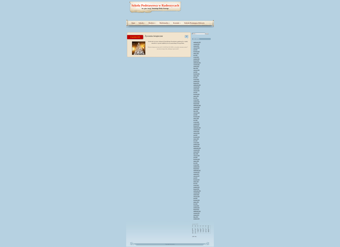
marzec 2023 (196, 53)
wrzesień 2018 (196, 150)
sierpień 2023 (196, 46)
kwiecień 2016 (196, 200)
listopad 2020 (196, 103)
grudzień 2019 (196, 124)
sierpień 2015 (196, 215)
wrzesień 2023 (196, 44)
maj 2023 (195, 49)
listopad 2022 (196, 60)
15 (208, 229)
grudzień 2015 (196, 207)
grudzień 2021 (196, 81)
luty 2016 (195, 204)
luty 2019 (195, 140)
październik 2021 (197, 85)
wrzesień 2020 (196, 107)
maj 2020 (195, 114)
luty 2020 (195, 120)
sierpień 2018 (196, 152)
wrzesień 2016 (196, 192)
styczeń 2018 (196, 165)
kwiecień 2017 (196, 179)
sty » (196, 236)
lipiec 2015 (195, 217)
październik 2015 (197, 211)
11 (198, 229)
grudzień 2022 (196, 59)
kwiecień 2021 (196, 94)
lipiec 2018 (195, 153)
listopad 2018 (196, 146)
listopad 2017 (196, 168)
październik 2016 (197, 191)
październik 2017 (197, 170)
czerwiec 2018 (196, 155)
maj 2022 (195, 72)
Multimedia (164, 23)
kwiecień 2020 (196, 116)
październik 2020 (197, 105)
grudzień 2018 (196, 144)
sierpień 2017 (196, 174)
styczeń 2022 (196, 79)
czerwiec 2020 (196, 113)
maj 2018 (195, 157)
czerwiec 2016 (196, 196)
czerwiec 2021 (196, 90)
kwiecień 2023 (196, 51)
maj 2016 (195, 198)
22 (208, 230)
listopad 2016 (196, 189)
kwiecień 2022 (196, 73)
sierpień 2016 (196, 194)
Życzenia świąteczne (154, 36)
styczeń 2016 (196, 205)
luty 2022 (195, 77)
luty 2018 (195, 163)
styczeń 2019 (196, 142)
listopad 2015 (196, 209)
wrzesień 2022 (196, 64)
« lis (193, 236)
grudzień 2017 (196, 166)
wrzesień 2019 (196, 129)
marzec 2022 (196, 75)
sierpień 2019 (196, 131)
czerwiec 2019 (196, 133)
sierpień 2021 (196, 88)
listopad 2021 (196, 83)
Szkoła (141, 23)
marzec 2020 (196, 118)
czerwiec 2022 (196, 70)
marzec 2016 (196, 202)
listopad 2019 (196, 126)
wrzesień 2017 (196, 172)
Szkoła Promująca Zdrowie (194, 23)
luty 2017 (195, 183)
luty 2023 (195, 55)
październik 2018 (197, 148)
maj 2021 (195, 92)
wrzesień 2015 (196, 213)
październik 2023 (197, 42)
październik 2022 (197, 62)
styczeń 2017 (196, 185)
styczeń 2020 (196, 122)
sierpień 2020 (196, 109)
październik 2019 (197, 127)
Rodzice (152, 23)
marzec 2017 (196, 181)
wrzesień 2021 (196, 86)
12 (200, 229)
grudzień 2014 (196, 218)
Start (133, 23)
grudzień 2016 (196, 187)
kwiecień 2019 (196, 137)
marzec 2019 (196, 139)
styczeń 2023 (196, 57)
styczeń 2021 (196, 99)
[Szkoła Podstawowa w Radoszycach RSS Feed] (204, 3)
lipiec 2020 (195, 111)
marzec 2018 (196, 161)
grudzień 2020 (196, 101)
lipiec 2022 (195, 68)
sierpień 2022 (196, 66)
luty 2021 (195, 98)
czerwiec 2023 (196, 47)
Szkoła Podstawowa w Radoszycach (155, 5)
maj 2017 (195, 178)
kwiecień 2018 (196, 159)
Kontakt (176, 23)
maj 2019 (195, 135)
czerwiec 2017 (196, 176)
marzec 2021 (196, 96)
